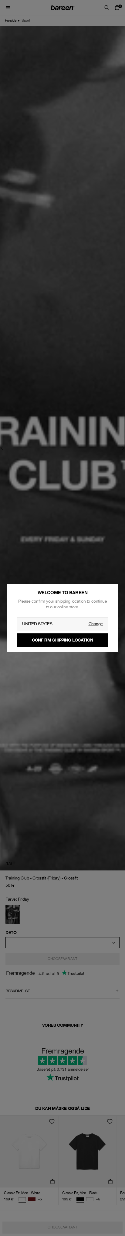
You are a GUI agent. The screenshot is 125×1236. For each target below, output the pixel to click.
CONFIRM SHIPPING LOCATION (62, 639)
